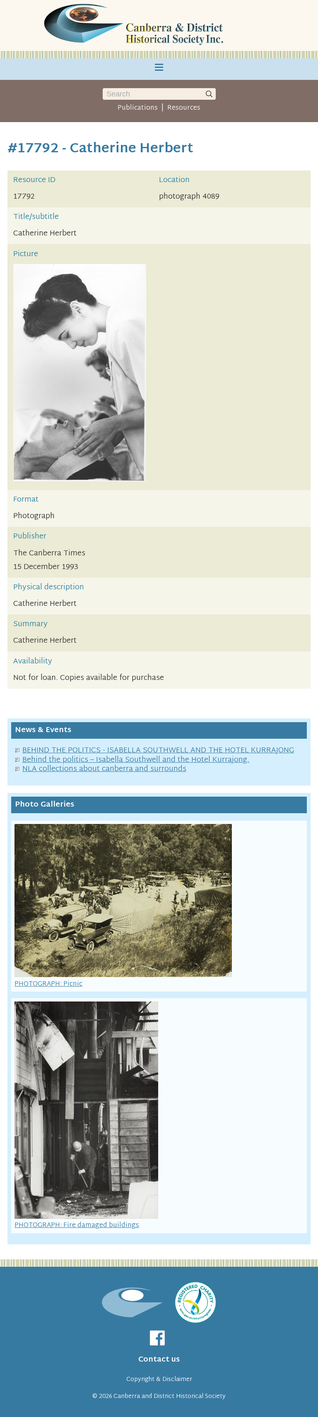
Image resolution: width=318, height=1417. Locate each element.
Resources (183, 108)
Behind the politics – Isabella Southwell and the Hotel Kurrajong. (135, 760)
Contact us (159, 1360)
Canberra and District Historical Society (169, 1396)
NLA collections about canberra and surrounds (104, 769)
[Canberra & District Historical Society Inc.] (135, 25)
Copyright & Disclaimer (159, 1379)
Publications (138, 108)
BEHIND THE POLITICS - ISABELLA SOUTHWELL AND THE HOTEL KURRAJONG (158, 750)
